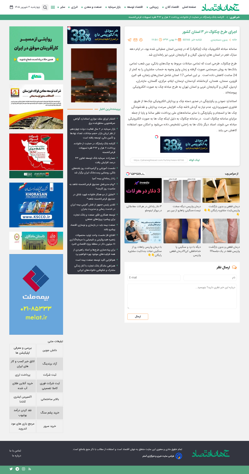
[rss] (30, 470)
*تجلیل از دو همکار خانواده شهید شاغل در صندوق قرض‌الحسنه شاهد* (94, 196)
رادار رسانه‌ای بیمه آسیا (103, 178)
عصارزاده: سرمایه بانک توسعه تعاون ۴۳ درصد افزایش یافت (192, 17)
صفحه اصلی (189, 7)
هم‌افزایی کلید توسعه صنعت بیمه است (95, 260)
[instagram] (23, 470)
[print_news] (141, 40)
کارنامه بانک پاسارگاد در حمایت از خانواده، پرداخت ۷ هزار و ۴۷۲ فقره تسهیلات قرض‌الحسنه (94, 148)
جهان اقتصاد (129, 449)
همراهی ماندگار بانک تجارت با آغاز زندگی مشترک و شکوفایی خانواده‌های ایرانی (94, 268)
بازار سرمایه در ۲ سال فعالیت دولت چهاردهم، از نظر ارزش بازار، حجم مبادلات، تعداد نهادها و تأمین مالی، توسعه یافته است (92, 133)
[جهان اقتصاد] (220, 7)
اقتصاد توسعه (135, 7)
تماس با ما (15, 451)
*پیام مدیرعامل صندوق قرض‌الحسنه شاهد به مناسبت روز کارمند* (92, 186)
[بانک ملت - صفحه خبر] (36, 241)
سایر (62, 7)
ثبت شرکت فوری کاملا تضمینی (50, 386)
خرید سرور (50, 426)
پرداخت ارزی (22, 375)
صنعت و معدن (93, 7)
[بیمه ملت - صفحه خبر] (36, 294)
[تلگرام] (129, 40)
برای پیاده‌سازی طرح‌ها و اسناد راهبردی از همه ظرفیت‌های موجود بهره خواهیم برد (94, 252)
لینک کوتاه (194, 160)
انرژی (74, 7)
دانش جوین (50, 350)
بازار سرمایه (114, 7)
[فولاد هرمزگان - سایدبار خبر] (93, 75)
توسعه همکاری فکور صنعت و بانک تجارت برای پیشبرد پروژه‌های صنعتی (94, 217)
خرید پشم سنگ (49, 412)
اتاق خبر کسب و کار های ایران (22, 364)
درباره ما (17, 455)
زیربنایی (154, 7)
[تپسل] (156, 137)
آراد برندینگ (49, 363)
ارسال (138, 316)
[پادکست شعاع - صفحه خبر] (36, 53)
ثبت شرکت (49, 375)
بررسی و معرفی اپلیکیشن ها (23, 350)
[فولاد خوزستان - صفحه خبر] (36, 156)
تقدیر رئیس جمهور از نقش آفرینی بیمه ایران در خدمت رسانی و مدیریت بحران (93, 207)
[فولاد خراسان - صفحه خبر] (36, 205)
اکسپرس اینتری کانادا (23, 399)
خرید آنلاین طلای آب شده (22, 386)
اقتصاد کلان (172, 7)
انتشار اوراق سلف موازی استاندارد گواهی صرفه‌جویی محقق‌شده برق (94, 121)
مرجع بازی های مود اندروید (22, 426)
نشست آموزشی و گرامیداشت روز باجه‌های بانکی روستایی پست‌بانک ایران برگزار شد (93, 170)
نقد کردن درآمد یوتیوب (23, 413)
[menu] (53, 7)
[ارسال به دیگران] (135, 40)
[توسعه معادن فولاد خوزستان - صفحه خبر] (36, 106)
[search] (45, 7)
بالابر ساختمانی (50, 399)
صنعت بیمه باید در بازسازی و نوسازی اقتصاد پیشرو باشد (92, 227)
